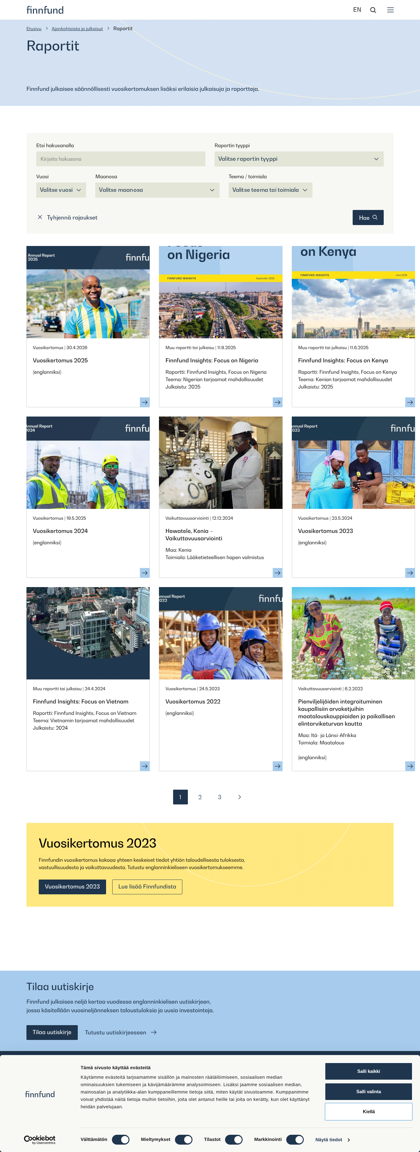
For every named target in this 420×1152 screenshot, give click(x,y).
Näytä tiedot (328, 1139)
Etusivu (34, 28)
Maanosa (106, 176)
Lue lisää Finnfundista (147, 887)
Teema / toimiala (248, 176)
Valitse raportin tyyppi (247, 158)
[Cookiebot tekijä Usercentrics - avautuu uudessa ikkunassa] (40, 1140)
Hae (365, 218)
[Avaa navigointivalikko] (390, 10)
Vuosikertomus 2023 (72, 887)
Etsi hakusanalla (55, 145)
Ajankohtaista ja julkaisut (77, 28)
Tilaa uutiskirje (52, 1032)
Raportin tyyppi (232, 145)
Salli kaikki (368, 1071)
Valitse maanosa (121, 190)
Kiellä (369, 1111)
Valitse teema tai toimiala (265, 190)
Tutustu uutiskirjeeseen (116, 1032)
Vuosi (42, 176)
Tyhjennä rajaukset (71, 217)
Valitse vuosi (56, 190)
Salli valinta (368, 1091)
